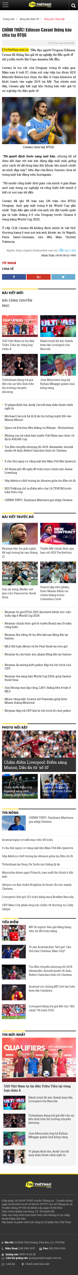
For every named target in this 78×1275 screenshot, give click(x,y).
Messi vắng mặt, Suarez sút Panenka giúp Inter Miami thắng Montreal (36, 700)
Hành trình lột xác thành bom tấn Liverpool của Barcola (56, 345)
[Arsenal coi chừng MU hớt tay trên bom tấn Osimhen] (14, 992)
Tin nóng (10, 812)
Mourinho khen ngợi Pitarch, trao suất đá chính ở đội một (37, 874)
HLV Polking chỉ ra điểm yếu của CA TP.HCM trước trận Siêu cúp (38, 490)
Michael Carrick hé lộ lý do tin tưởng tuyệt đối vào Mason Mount (38, 418)
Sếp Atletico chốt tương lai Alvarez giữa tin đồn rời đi (40, 480)
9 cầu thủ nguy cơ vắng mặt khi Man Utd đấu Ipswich (40, 461)
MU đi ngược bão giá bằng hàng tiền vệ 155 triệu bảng (50, 929)
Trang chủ (8, 19)
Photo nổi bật (15, 727)
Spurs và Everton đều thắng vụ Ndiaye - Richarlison (39, 428)
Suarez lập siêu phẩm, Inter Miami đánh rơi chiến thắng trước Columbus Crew (54, 593)
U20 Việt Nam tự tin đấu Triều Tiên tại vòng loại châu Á (18, 345)
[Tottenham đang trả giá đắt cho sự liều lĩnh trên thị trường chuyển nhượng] (20, 365)
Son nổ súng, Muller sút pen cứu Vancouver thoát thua (19, 593)
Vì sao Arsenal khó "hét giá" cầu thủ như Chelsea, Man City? (50, 949)
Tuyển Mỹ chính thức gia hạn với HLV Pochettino (57, 550)
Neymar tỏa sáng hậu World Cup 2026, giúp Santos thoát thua (38, 678)
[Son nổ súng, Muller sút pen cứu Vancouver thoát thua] (20, 573)
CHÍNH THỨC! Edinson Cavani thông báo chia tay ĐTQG (37, 32)
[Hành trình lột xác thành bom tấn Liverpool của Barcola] (58, 326)
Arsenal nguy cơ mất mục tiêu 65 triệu (27, 840)
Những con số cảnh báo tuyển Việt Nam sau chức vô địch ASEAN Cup (39, 437)
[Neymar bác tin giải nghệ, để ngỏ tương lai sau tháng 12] (20, 534)
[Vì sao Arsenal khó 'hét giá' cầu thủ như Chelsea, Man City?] (14, 953)
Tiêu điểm (10, 922)
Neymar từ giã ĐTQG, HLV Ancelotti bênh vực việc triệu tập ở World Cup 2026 (38, 613)
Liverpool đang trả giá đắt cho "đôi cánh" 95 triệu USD (52, 1008)
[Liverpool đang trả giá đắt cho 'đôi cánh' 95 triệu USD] (14, 1012)
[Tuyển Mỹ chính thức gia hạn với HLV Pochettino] (58, 534)
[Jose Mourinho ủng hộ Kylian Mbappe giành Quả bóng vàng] (58, 365)
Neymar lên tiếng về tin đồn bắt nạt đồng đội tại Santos (36, 636)
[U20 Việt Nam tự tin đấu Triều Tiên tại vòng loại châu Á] (20, 326)
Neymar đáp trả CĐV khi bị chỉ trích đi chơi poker (38, 710)
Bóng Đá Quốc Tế (29, 19)
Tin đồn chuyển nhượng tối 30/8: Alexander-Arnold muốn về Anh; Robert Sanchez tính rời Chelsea (39, 448)
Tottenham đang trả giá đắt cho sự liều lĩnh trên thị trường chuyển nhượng (18, 386)
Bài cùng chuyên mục (17, 303)
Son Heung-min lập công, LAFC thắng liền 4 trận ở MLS (38, 689)
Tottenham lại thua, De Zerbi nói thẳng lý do (31, 864)
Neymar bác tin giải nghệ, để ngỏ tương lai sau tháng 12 (20, 552)
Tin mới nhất (13, 1034)
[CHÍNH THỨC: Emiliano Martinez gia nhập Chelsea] (14, 823)
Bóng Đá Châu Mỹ (54, 19)
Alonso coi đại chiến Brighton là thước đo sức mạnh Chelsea (37, 887)
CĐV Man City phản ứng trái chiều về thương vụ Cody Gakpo (37, 907)
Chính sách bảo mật (37, 1264)
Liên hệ (10, 1264)
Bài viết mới (12, 293)
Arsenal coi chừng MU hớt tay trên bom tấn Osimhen (52, 988)
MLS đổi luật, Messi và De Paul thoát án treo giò (36, 646)
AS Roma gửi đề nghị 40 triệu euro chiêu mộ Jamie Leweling (39, 471)
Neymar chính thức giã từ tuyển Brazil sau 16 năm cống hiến (38, 625)
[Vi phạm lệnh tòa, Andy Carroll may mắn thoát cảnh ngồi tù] (14, 1157)
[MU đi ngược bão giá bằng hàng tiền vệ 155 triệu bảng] (14, 933)
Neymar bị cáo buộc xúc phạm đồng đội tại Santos (38, 654)
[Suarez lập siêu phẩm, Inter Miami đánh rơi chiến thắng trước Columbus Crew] (58, 572)
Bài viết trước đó (18, 517)
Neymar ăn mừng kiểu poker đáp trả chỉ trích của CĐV (38, 666)
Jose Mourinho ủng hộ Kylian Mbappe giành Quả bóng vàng (57, 384)
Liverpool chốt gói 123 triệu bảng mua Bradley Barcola (38, 897)
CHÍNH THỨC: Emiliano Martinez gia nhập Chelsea (38, 500)
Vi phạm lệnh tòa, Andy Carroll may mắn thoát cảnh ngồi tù (39, 406)
